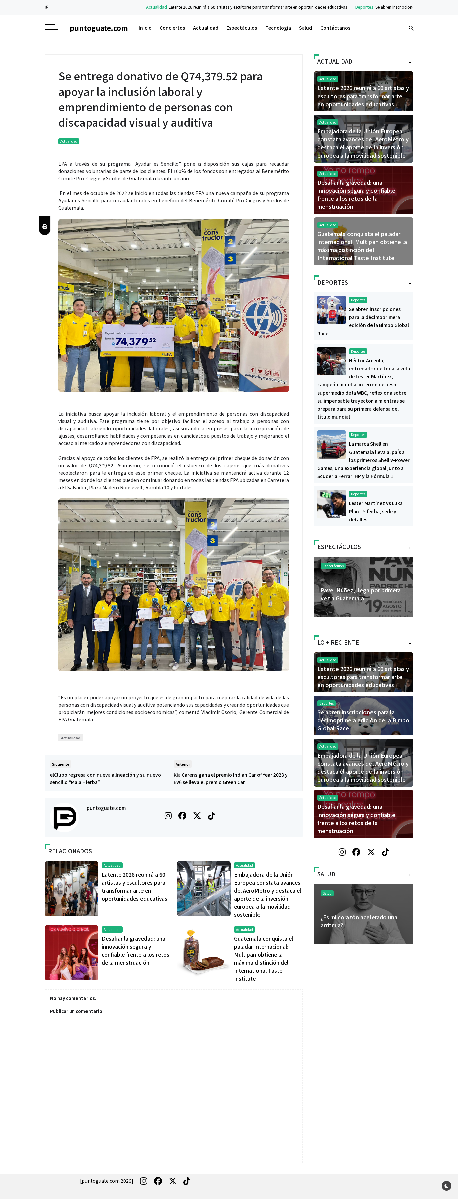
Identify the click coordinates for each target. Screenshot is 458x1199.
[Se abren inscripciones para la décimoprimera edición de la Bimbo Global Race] (331, 309)
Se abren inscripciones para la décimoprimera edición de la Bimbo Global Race (363, 720)
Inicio (145, 27)
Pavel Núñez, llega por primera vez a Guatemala (361, 594)
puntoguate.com (106, 807)
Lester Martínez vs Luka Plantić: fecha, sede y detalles (376, 511)
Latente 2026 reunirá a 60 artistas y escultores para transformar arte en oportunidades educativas (224, 7)
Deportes (331, 7)
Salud (305, 27)
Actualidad (122, 7)
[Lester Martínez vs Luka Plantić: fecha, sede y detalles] (331, 503)
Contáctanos (335, 27)
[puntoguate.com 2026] (106, 1180)
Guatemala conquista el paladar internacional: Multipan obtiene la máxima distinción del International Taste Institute (362, 246)
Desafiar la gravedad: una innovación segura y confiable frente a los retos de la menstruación (356, 194)
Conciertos (172, 27)
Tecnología (278, 27)
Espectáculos (241, 27)
